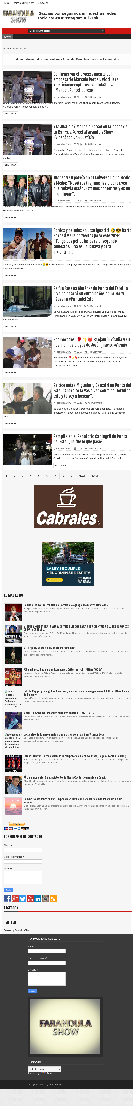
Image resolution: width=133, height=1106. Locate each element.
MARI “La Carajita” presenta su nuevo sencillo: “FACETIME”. (59, 713)
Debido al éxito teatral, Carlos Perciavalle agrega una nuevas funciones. (66, 605)
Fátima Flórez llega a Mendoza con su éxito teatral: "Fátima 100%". (63, 669)
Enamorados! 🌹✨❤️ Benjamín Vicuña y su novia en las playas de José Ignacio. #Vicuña (91, 342)
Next (82, 475)
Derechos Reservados (24, 3)
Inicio (7, 3)
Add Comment (95, 97)
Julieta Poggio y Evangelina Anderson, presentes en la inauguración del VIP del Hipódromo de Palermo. (76, 692)
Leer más (10, 114)
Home (6, 48)
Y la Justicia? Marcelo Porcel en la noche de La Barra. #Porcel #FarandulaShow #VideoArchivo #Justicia (90, 132)
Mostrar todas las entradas (101, 59)
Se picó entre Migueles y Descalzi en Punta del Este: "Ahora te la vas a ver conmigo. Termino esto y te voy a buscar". (92, 391)
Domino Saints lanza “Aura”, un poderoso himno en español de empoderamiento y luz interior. (73, 800)
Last (95, 475)
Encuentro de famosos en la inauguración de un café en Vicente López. (65, 734)
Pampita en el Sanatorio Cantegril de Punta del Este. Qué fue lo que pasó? (90, 439)
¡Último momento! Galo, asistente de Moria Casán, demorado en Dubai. (65, 777)
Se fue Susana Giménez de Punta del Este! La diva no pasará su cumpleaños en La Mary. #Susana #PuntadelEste (90, 294)
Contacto (43, 3)
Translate (51, 1073)
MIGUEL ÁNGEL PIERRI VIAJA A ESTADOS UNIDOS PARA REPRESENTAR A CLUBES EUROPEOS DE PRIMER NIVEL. (76, 628)
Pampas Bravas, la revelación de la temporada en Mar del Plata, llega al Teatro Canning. (75, 756)
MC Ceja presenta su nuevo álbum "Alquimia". (50, 648)
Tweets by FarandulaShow (17, 930)
